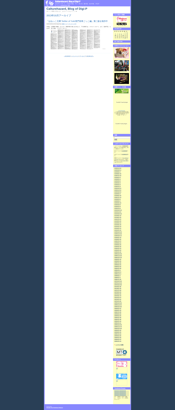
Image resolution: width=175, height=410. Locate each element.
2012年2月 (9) (117, 206)
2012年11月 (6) (117, 190)
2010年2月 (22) (117, 250)
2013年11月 (125, 154)
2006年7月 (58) (117, 312)
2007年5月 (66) (117, 293)
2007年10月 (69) (118, 284)
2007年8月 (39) (117, 288)
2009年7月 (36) (117, 262)
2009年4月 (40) (117, 268)
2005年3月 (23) (117, 341)
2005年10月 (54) (118, 328)
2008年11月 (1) (117, 273)
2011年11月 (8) (117, 211)
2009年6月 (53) (117, 264)
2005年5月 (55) (117, 337)
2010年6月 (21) (117, 242)
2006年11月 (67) (118, 304)
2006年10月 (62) (118, 306)
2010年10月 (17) (118, 235)
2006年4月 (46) (117, 317)
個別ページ (64, 23)
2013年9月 (124, 150)
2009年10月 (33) (118, 257)
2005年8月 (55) (117, 332)
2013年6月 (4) (117, 177)
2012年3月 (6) (117, 204)
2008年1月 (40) (117, 279)
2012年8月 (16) (117, 195)
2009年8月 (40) (117, 261)
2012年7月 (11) (117, 197)
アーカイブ (83, 56)
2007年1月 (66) (117, 301)
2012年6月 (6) (117, 199)
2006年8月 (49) (117, 310)
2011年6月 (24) (117, 221)
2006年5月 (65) (117, 315)
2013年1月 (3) (117, 186)
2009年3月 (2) (117, 270)
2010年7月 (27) (117, 241)
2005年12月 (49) (118, 324)
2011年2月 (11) (117, 228)
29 (125, 38)
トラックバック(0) (72, 23)
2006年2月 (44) (117, 321)
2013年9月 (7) (117, 171)
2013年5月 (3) (117, 179)
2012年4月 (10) (117, 202)
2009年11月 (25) (118, 255)
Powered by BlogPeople (120, 390)
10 (115, 35)
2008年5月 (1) (117, 277)
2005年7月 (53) (117, 333)
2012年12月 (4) (117, 188)
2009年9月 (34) (117, 259)
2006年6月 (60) (117, 313)
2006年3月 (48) (117, 319)
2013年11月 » (90, 56)
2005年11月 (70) (118, 326)
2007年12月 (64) (118, 281)
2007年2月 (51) (117, 299)
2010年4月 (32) (117, 246)
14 (123, 35)
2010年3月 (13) (117, 248)
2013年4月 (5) (117, 181)
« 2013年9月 (67, 56)
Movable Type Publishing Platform (54, 407)
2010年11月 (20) (118, 233)
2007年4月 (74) (117, 295)
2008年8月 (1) (117, 275)
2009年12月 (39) (118, 253)
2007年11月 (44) (118, 282)
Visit (121, 110)
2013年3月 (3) (117, 182)
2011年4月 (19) (117, 224)
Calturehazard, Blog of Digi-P (66, 8)
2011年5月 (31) (117, 222)
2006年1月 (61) (117, 323)
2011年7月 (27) (117, 219)
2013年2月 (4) (117, 184)
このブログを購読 (119, 344)
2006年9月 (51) (117, 308)
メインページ (75, 56)
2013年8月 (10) (117, 173)
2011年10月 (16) (118, 213)
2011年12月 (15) (118, 210)
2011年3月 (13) (117, 226)
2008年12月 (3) (117, 272)
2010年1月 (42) (117, 252)
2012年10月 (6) (117, 191)
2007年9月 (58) (117, 286)
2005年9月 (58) (117, 330)
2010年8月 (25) (117, 239)
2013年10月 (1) (117, 170)
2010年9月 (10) (117, 237)
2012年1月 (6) (117, 208)
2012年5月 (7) (117, 201)
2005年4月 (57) (117, 339)
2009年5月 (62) (117, 266)
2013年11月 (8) (117, 168)
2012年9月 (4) (117, 193)
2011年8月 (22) (117, 217)
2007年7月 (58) (117, 290)
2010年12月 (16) (118, 231)
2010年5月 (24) (117, 244)
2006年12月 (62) (118, 302)
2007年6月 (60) (117, 292)
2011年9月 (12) (117, 215)
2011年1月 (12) (117, 230)
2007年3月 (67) (117, 297)
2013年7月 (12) (117, 175)
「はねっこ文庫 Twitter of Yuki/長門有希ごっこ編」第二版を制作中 (77, 21)
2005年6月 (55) (117, 335)
